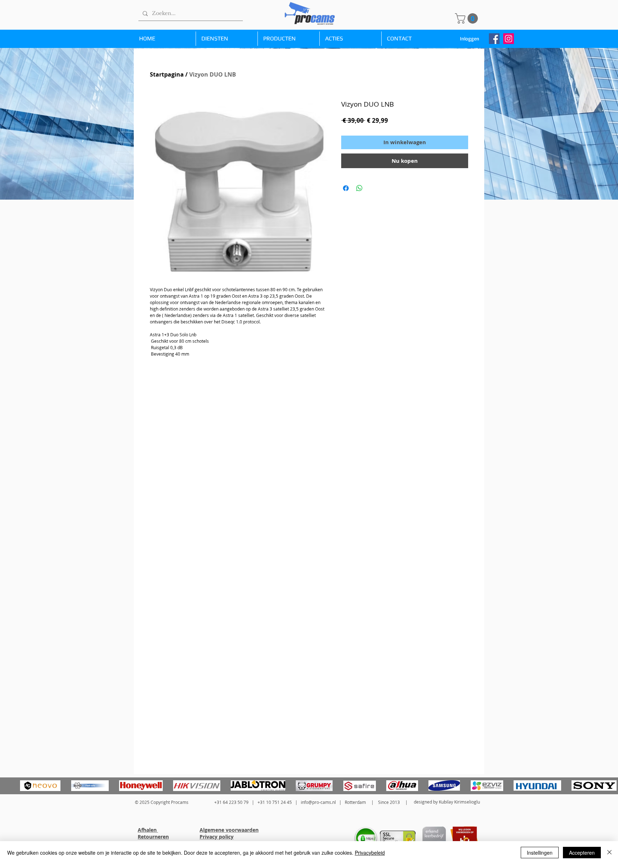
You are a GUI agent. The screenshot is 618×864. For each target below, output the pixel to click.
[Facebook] (494, 38)
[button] (467, 18)
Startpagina (167, 74)
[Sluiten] (609, 852)
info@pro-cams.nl (318, 802)
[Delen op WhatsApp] (359, 188)
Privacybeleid (370, 852)
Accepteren (582, 852)
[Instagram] (508, 38)
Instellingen (540, 852)
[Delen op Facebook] (346, 188)
